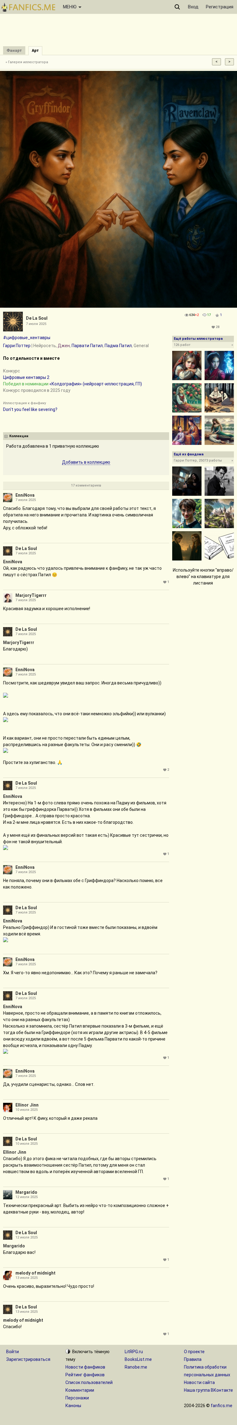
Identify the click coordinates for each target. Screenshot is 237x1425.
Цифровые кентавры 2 (26, 377)
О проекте (194, 1351)
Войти (12, 1351)
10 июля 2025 (26, 1110)
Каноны (73, 1405)
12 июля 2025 (26, 1197)
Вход (193, 7)
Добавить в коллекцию (86, 462)
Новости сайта (199, 1382)
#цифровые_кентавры (26, 337)
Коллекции (18, 436)
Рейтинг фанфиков (85, 1374)
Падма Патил (118, 345)
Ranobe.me (136, 1367)
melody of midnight (35, 1273)
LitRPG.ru (134, 1351)
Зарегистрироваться (28, 1359)
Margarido (26, 1192)
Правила (193, 1359)
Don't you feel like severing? (30, 409)
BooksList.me (138, 1359)
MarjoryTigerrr (31, 595)
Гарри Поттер (17, 345)
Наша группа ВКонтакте (208, 1390)
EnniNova (25, 495)
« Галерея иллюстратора (27, 62)
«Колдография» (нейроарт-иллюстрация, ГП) (95, 383)
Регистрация (219, 7)
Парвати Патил (87, 345)
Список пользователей (89, 1382)
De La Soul (37, 318)
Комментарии (79, 1390)
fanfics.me (221, 1405)
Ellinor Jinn (27, 1105)
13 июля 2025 (26, 1278)
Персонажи (77, 1397)
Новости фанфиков (85, 1367)
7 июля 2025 (25, 500)
